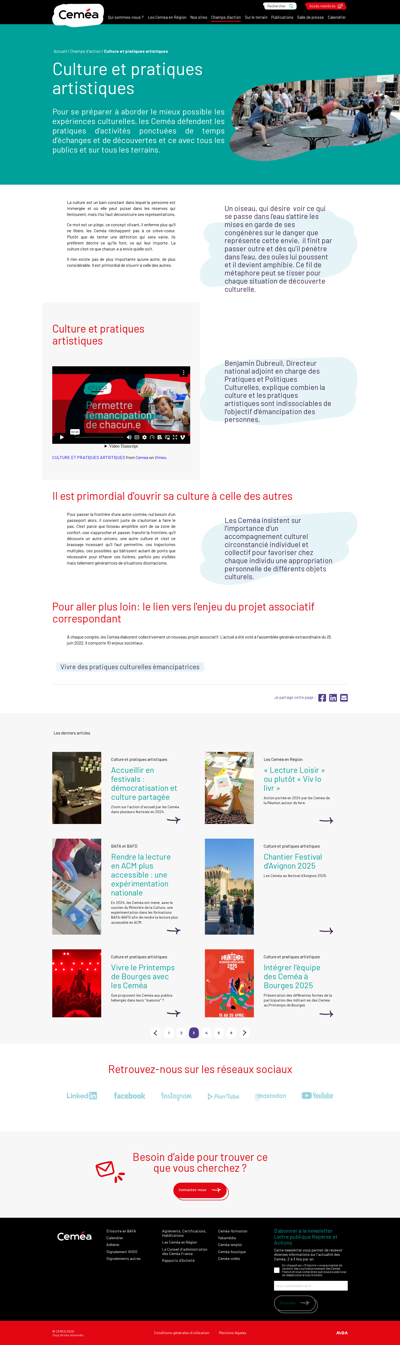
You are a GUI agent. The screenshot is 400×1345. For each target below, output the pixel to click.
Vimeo (160, 457)
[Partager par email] (344, 700)
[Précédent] (49, 667)
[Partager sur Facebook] (322, 700)
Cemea (142, 457)
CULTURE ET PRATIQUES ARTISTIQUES (88, 457)
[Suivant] (350, 667)
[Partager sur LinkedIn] (333, 700)
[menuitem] (126, 18)
